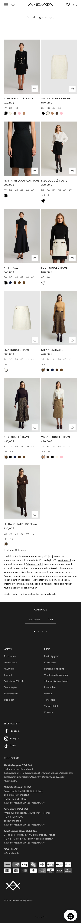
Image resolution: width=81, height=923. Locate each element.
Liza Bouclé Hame (54, 180)
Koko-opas (50, 662)
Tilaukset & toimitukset (56, 680)
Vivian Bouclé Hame (18, 98)
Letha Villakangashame (21, 523)
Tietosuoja (49, 699)
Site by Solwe (26, 900)
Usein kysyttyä (51, 656)
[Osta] (34, 88)
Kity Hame (11, 267)
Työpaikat (9, 699)
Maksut (48, 693)
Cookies (48, 711)
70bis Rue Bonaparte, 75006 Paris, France (27, 812)
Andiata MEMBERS (14, 680)
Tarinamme (10, 656)
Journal (8, 674)
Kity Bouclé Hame (17, 436)
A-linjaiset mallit (34, 563)
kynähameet (64, 559)
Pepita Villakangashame (22, 180)
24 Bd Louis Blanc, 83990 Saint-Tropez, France (29, 834)
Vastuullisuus (10, 662)
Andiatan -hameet (35, 593)
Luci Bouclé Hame (54, 267)
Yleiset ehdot (51, 705)
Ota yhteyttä (10, 687)
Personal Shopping (54, 668)
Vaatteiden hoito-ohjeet (56, 674)
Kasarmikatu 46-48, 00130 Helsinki (23, 790)
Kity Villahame (52, 349)
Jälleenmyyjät (11, 693)
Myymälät (9, 668)
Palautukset (50, 687)
